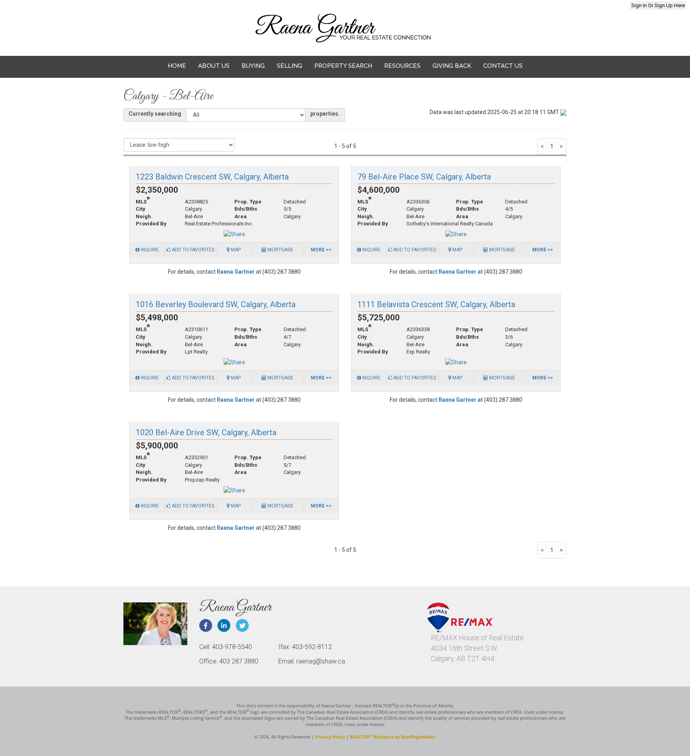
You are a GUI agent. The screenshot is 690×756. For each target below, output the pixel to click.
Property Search (343, 65)
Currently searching (155, 113)
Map (235, 250)
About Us (214, 65)
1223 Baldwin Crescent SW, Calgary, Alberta (212, 177)
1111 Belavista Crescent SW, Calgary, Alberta (436, 304)
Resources (402, 65)
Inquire (149, 250)
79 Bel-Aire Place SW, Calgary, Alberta (424, 177)
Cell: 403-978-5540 (225, 647)
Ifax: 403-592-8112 (305, 647)
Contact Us (503, 65)
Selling (289, 65)
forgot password (596, 5)
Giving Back (451, 65)
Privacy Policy (330, 737)
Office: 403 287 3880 (228, 661)
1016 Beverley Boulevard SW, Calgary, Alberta (215, 304)
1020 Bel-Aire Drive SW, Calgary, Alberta (206, 432)
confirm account (537, 5)
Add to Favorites (192, 250)
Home (177, 65)
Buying (253, 65)
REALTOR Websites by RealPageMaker (393, 737)
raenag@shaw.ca (160, 6)
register (491, 5)
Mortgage (279, 250)
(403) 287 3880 (226, 6)
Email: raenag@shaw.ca (311, 661)
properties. (325, 113)
